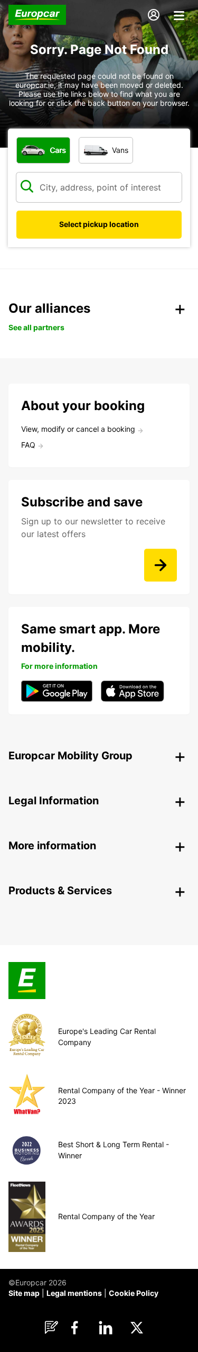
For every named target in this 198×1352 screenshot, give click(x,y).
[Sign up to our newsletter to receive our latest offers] (160, 565)
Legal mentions (74, 1293)
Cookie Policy (133, 1293)
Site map (24, 1293)
